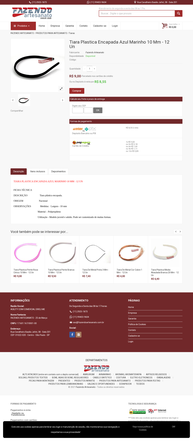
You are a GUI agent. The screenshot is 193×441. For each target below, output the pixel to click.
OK (97, 110)
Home (42, 25)
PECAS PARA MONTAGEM (41, 381)
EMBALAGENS (164, 377)
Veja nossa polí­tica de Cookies (143, 428)
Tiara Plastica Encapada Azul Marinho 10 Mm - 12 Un (119, 44)
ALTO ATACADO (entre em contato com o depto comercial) (50, 374)
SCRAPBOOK (125, 384)
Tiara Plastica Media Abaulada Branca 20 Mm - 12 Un (165, 272)
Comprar (76, 90)
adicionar (27, 255)
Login (115, 25)
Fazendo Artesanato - (86, 387)
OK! (173, 426)
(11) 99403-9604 (98, 2)
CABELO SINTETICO (102, 377)
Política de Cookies (137, 324)
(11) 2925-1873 (39, 2)
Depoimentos (58, 171)
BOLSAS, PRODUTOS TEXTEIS (33, 377)
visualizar (27, 248)
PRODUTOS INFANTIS (84, 381)
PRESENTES (64, 381)
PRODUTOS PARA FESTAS (147, 381)
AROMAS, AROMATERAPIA (128, 374)
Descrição (18, 171)
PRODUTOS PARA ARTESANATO (51, 33)
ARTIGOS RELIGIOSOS (156, 374)
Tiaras (72, 33)
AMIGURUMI (88, 374)
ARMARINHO (105, 374)
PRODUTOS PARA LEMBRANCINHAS (65, 384)
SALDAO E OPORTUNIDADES (101, 384)
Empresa (55, 25)
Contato (83, 25)
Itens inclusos (37, 171)
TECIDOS (140, 384)
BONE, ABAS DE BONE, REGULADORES (70, 377)
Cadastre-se (99, 25)
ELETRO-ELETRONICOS (141, 377)
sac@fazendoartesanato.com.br (88, 322)
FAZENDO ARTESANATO (22, 33)
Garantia (69, 25)
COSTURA (121, 377)
